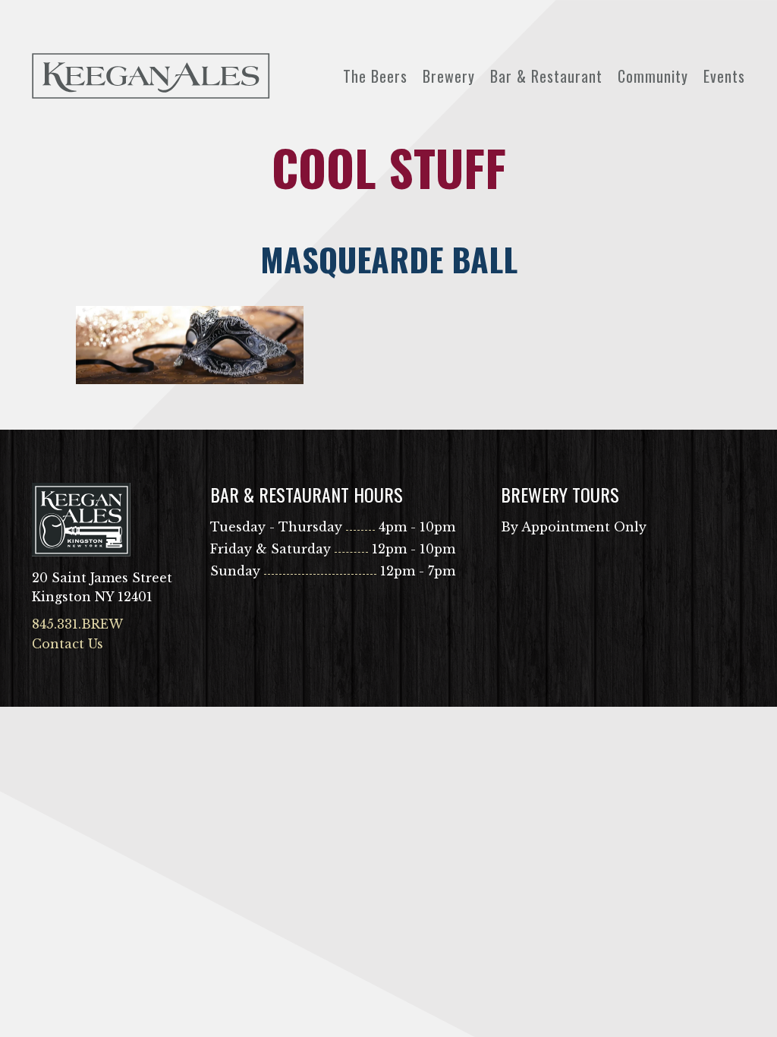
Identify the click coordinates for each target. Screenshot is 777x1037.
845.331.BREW (77, 624)
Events (724, 76)
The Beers (375, 76)
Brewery (449, 76)
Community (653, 76)
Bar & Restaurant (546, 76)
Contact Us (67, 643)
